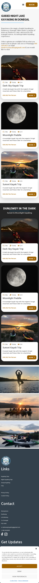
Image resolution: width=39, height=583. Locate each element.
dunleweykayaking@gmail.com (13, 47)
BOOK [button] (32, 4)
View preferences (19, 576)
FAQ (2, 486)
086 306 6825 (6, 530)
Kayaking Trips (5, 476)
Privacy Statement (23, 580)
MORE (31, 95)
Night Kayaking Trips (6, 480)
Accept (19, 566)
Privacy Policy (5, 493)
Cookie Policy (13, 580)
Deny (19, 571)
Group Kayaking (5, 483)
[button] (36, 549)
